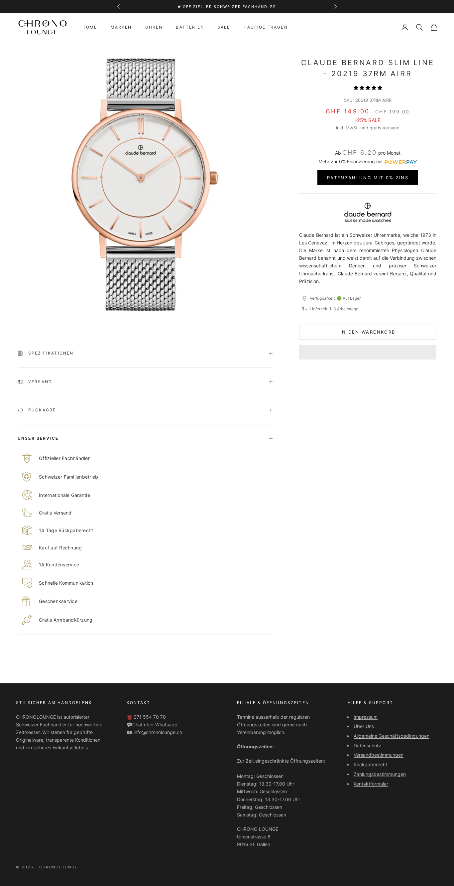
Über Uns (364, 726)
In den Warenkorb (367, 332)
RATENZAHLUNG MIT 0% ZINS (367, 177)
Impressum (366, 717)
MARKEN (121, 27)
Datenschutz (367, 745)
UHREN (154, 27)
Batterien (190, 27)
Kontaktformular (371, 784)
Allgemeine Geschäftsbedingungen (391, 736)
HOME (89, 27)
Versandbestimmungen (378, 755)
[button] (368, 87)
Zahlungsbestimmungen (380, 774)
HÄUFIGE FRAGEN (266, 27)
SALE (223, 27)
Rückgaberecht (370, 764)
